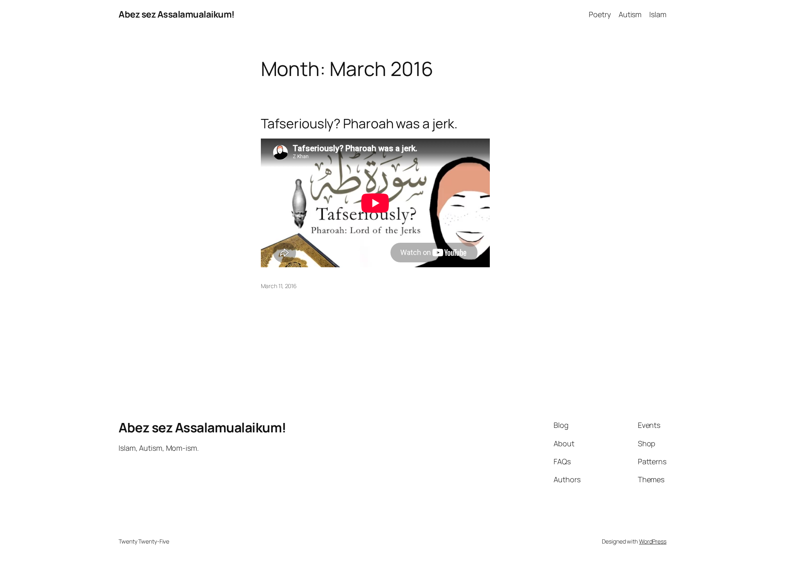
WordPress (652, 541)
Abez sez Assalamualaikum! (177, 14)
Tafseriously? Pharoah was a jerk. (359, 123)
